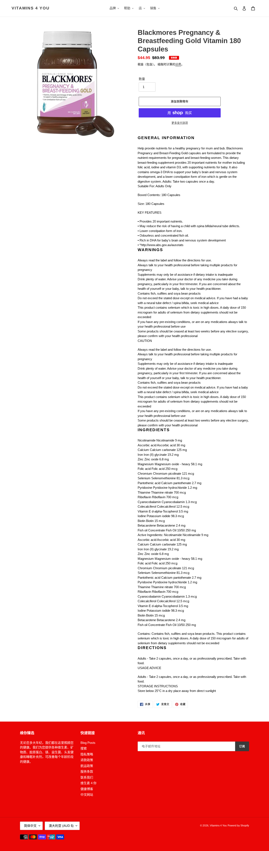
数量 (142, 79)
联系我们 (86, 777)
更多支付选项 (179, 122)
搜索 (83, 748)
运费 (178, 64)
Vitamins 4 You (31, 8)
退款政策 (86, 760)
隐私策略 (86, 754)
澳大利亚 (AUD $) (61, 825)
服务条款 (86, 771)
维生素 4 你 (88, 783)
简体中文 (30, 825)
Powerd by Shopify (238, 825)
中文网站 (86, 794)
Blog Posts (87, 742)
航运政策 (86, 766)
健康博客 (86, 789)
